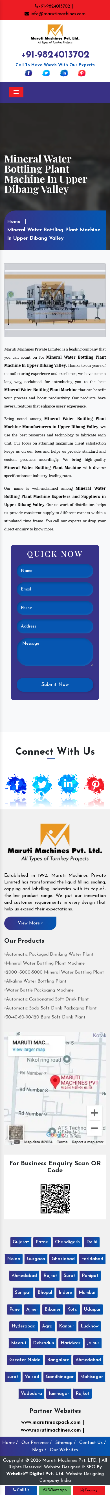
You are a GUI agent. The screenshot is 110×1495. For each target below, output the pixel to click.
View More (29, 923)
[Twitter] (46, 72)
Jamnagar (59, 1393)
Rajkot (50, 1276)
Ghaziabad (63, 1259)
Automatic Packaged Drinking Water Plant (50, 954)
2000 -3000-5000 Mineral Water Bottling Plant (55, 972)
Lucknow (90, 1326)
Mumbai (87, 1292)
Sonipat (23, 1292)
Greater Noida (25, 1360)
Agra (47, 1326)
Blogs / (39, 1450)
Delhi (91, 1242)
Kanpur (66, 1326)
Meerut (19, 1343)
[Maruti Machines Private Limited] (55, 844)
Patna (42, 1242)
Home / (10, 1443)
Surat (69, 1276)
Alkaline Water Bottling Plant (36, 981)
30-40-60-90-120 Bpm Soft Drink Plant (45, 1017)
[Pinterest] (82, 72)
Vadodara (31, 1393)
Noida (13, 1259)
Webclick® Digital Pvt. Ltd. (35, 1474)
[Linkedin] (64, 72)
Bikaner (53, 1309)
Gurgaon (36, 1259)
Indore (65, 1292)
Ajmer (32, 1309)
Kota (72, 1309)
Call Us (22, 1490)
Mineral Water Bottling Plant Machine (45, 963)
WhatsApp (57, 1490)
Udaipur (92, 1309)
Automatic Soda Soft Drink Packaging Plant (51, 1008)
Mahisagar (91, 1377)
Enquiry (90, 1490)
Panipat (90, 1276)
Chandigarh (67, 1242)
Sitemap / (65, 1443)
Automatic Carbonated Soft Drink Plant (47, 999)
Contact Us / (92, 1443)
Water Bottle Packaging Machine (40, 990)
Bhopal (45, 1292)
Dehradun (43, 1343)
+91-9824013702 (55, 55)
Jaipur (93, 1343)
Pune (14, 1309)
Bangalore (58, 1360)
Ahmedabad (24, 1276)
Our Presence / (36, 1443)
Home (13, 221)
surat (12, 1377)
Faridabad (92, 1259)
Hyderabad (24, 1326)
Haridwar (70, 1343)
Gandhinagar (60, 1377)
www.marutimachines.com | (52, 1430)
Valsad (32, 1377)
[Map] (55, 1088)
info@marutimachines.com (57, 14)
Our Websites (64, 1450)
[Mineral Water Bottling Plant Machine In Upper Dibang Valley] (55, 299)
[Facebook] (28, 72)
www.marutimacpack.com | (52, 1422)
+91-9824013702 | (55, 6)
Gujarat (21, 1242)
